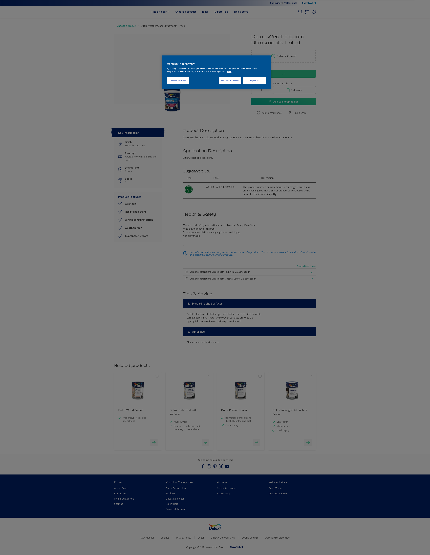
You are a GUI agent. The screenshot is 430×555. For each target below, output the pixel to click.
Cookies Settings (177, 80)
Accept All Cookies (230, 80)
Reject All (254, 80)
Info (229, 71)
